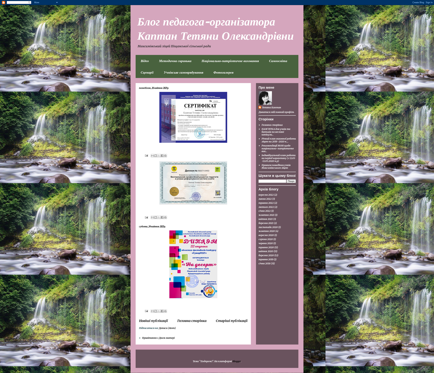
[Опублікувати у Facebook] (162, 155)
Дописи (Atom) (167, 328)
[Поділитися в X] (159, 155)
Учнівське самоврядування (183, 72)
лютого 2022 (266, 207)
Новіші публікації (153, 321)
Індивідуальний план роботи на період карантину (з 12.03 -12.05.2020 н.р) (278, 158)
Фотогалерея (223, 72)
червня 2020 (266, 243)
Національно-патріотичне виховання (230, 60)
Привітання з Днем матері (158, 337)
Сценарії (147, 72)
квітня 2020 (266, 251)
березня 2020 (266, 255)
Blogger (236, 361)
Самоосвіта (278, 60)
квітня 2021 (266, 219)
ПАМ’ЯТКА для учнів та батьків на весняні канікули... (276, 131)
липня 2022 (265, 198)
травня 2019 (266, 259)
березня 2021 (266, 223)
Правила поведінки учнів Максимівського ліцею (276, 167)
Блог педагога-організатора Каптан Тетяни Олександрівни (215, 28)
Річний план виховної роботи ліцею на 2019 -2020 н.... (279, 140)
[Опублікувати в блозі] (155, 155)
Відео (145, 60)
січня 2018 (264, 263)
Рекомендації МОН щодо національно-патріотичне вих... (278, 148)
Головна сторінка (191, 321)
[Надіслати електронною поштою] (152, 155)
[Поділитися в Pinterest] (165, 155)
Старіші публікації (232, 321)
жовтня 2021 (266, 215)
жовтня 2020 (267, 231)
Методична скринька (175, 60)
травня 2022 (266, 202)
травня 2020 (266, 247)
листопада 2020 (268, 227)
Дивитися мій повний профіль (276, 112)
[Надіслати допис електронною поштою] (146, 155)
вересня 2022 (266, 194)
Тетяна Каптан (271, 107)
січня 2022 (265, 210)
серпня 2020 (266, 239)
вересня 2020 (266, 235)
